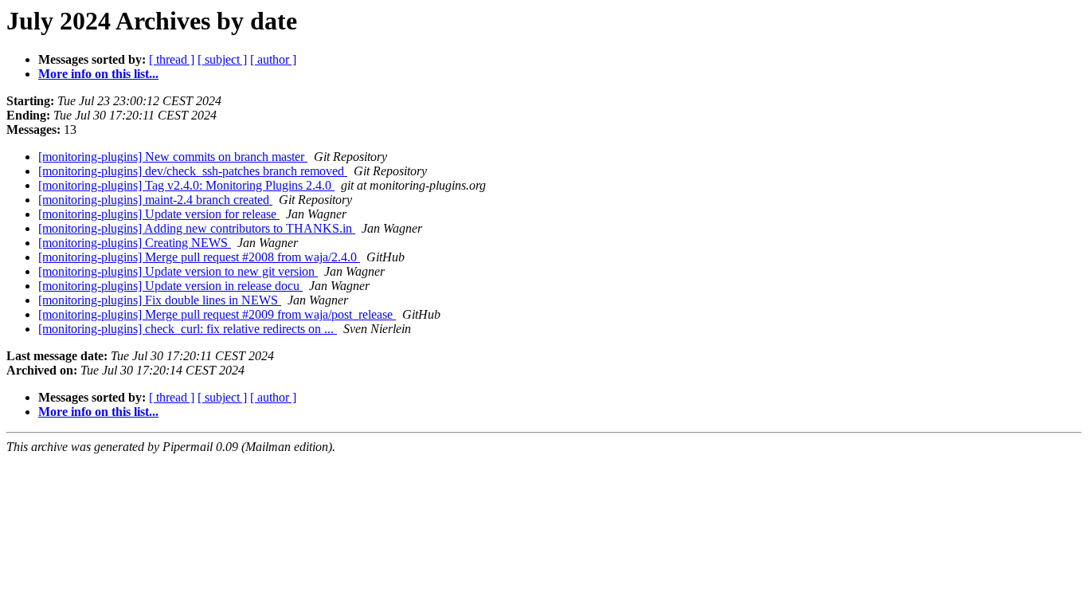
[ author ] (273, 59)
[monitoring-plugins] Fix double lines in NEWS (159, 300)
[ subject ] (222, 59)
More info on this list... (98, 73)
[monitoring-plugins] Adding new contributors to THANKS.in (196, 228)
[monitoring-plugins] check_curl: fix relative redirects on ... (187, 328)
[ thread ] (171, 59)
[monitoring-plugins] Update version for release (159, 214)
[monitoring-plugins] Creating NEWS (134, 242)
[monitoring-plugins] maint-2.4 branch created (155, 199)
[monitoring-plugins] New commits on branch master (172, 156)
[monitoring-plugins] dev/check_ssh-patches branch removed (192, 171)
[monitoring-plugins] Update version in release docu (170, 285)
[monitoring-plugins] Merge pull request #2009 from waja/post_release (217, 314)
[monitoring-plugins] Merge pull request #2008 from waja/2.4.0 (199, 257)
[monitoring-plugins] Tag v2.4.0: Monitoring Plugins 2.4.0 (186, 185)
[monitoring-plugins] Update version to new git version (178, 271)
